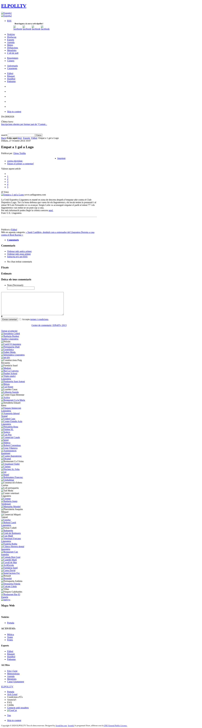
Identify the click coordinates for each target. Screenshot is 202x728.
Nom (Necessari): (15, 285)
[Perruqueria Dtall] (10, 347)
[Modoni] (6, 368)
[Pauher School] (9, 373)
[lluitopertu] (7, 530)
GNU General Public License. (115, 725)
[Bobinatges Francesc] (12, 477)
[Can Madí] (7, 536)
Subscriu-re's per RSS (17, 256)
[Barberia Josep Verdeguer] (13, 504)
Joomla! (71, 725)
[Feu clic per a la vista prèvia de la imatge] (12, 194)
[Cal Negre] (7, 387)
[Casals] (10, 437)
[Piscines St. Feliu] (10, 469)
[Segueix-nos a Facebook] (17, 29)
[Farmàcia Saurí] (9, 568)
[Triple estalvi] (13, 379)
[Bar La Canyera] (9, 371)
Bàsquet (11, 654)
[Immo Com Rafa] (13, 410)
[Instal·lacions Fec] (10, 573)
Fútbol (34, 138)
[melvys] (5, 599)
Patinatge (11, 659)
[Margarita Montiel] (10, 506)
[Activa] (5, 397)
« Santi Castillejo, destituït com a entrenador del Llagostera (53, 232)
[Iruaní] (5, 474)
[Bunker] (13, 339)
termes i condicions (39, 319)
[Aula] (13, 424)
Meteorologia (13, 673)
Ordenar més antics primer (19, 251)
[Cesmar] (6, 498)
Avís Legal (12, 694)
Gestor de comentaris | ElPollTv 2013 (49, 325)
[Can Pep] (6, 434)
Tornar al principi (9, 331)
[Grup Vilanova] (9, 448)
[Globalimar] (7, 480)
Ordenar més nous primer (19, 254)
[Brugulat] (6, 578)
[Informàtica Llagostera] (13, 355)
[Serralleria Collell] (10, 333)
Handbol (11, 656)
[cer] (3, 472)
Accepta (26, 319)
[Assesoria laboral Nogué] (13, 416)
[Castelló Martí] (9, 560)
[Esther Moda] (8, 352)
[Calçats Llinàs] (9, 586)
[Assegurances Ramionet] (13, 453)
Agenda (10, 676)
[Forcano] (13, 541)
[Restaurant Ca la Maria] (13, 400)
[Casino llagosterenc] (11, 456)
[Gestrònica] (7, 349)
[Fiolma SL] (7, 429)
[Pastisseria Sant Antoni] (13, 381)
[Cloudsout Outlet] (10, 464)
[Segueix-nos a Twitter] (27, 29)
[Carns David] (8, 570)
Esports (26, 138)
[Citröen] (5, 466)
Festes (10, 640)
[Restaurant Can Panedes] (13, 554)
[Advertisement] (35, 223)
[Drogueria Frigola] (10, 583)
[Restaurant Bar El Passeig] (13, 597)
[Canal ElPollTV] (36, 29)
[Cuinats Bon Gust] (10, 557)
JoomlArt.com (61, 725)
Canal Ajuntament (15, 681)
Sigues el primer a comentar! (20, 163)
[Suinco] (5, 432)
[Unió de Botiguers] (11, 533)
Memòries (11, 679)
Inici (20, 138)
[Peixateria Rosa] (9, 426)
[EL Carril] (11, 344)
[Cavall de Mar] (9, 562)
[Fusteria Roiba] (9, 544)
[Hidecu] (5, 442)
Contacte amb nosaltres (18, 707)
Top (9, 715)
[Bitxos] (5, 384)
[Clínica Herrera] (13, 549)
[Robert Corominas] (11, 445)
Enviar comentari (9, 319)
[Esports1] (6, 13)
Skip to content (14, 111)
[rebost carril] (13, 525)
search (4, 135)
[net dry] (5, 357)
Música (10, 634)
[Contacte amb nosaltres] (45, 29)
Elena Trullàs (19, 153)
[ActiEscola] (7, 565)
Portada (10, 623)
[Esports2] (6, 15)
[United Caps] (8, 418)
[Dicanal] (6, 458)
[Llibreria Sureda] (10, 392)
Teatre (10, 637)
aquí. (51, 210)
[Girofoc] (6, 520)
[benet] (5, 440)
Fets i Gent (12, 671)
